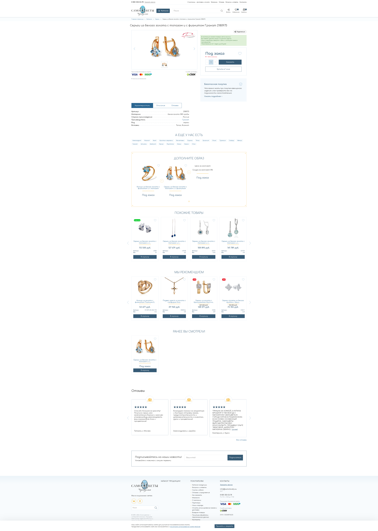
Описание (160, 105)
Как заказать (197, 495)
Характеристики (142, 105)
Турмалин (223, 140)
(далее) (235, 429)
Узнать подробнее (212, 96)
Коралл (186, 144)
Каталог (149, 19)
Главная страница (137, 19)
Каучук (161, 144)
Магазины (214, 2)
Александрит (137, 140)
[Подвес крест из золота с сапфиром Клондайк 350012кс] (174, 288)
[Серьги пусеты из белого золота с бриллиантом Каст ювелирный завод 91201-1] (233, 288)
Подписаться (235, 457)
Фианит (147, 140)
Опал (193, 144)
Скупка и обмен (198, 490)
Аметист (153, 144)
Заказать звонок (226, 485)
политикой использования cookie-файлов (185, 526)
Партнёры (196, 503)
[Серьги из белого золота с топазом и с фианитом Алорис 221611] (203, 229)
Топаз (197, 140)
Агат (154, 140)
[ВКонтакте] (133, 501)
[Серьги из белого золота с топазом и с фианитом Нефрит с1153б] (174, 229)
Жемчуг (239, 140)
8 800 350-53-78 (137, 2)
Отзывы (221, 2)
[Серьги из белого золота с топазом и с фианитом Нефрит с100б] (145, 229)
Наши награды (197, 505)
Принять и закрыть (224, 526)
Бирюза (190, 140)
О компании (191, 2)
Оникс (214, 140)
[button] (134, 49)
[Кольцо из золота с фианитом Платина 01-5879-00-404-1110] (145, 288)
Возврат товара (198, 512)
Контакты (243, 2)
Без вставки (180, 140)
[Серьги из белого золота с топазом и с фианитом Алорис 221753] (233, 229)
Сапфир (231, 140)
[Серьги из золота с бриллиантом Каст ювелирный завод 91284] (203, 288)
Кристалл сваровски (166, 140)
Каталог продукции (199, 485)
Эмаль (179, 144)
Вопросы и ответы (232, 2)
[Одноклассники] (140, 501)
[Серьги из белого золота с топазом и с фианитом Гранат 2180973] (145, 347)
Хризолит (206, 140)
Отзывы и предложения (201, 492)
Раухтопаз (170, 144)
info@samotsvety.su (228, 489)
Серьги (157, 19)
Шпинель (144, 144)
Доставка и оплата (203, 2)
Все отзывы (241, 440)
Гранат (185, 120)
